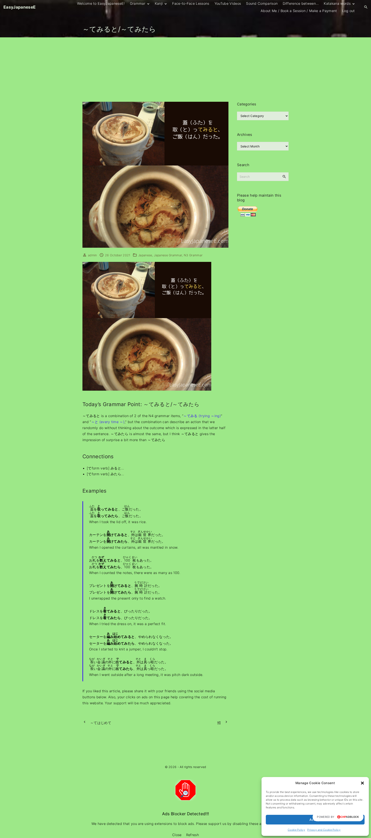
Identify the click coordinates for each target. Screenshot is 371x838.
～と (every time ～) (108, 422)
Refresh (192, 835)
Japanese (145, 255)
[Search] (284, 176)
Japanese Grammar (168, 255)
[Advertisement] (185, 69)
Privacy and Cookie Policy (324, 829)
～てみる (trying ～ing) (202, 416)
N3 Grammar (193, 255)
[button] (362, 783)
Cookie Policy (296, 829)
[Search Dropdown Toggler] (366, 7)
